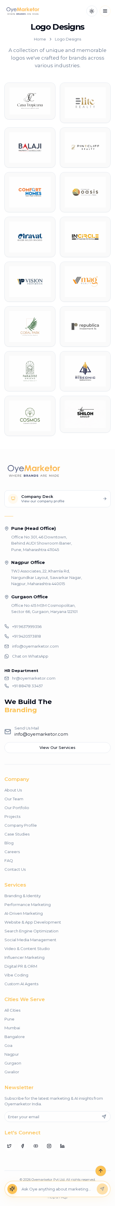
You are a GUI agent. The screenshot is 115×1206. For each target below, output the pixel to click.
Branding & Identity (22, 895)
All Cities (12, 1010)
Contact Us (15, 869)
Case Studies (16, 834)
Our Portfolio (16, 807)
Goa (8, 1045)
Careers (12, 851)
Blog (9, 843)
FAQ (8, 860)
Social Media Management (30, 939)
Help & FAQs (57, 1197)
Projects (12, 816)
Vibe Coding (16, 975)
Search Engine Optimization (31, 931)
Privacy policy (48, 1188)
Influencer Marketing (24, 957)
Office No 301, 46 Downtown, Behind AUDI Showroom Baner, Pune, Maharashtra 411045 (41, 543)
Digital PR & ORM (20, 966)
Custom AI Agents (21, 983)
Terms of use (23, 1188)
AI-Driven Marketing (23, 913)
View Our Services (57, 747)
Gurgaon (12, 1063)
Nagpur (11, 1054)
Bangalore (14, 1036)
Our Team (13, 798)
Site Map (96, 1188)
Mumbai (12, 1027)
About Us (13, 790)
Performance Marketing (27, 904)
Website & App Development (32, 922)
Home (40, 39)
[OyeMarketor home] (22, 11)
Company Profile (20, 825)
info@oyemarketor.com (41, 734)
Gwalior (11, 1071)
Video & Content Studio (27, 948)
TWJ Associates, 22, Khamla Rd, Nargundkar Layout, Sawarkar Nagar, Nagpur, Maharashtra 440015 (46, 577)
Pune (9, 1019)
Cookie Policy (74, 1188)
